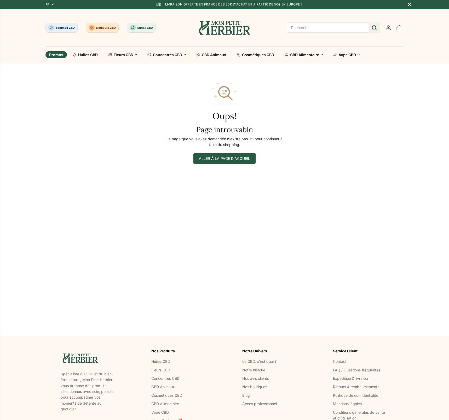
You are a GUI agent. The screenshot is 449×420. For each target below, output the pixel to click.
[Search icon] (374, 27)
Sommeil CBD (65, 28)
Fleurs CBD (123, 54)
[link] (88, 358)
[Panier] (399, 27)
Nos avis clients (255, 378)
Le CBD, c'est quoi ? (259, 361)
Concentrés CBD (167, 54)
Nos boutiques (254, 386)
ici (252, 139)
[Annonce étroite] (409, 4)
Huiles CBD (88, 54)
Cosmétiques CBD (258, 54)
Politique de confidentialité (355, 395)
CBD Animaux (214, 54)
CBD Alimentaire (304, 54)
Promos (56, 54)
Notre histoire (253, 370)
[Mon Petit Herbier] (224, 27)
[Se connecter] (388, 27)
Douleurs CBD (106, 28)
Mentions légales (347, 403)
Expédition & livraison (351, 378)
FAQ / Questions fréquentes (356, 370)
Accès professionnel (259, 403)
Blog (246, 395)
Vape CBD (347, 54)
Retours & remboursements (356, 386)
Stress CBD (145, 28)
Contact (340, 361)
